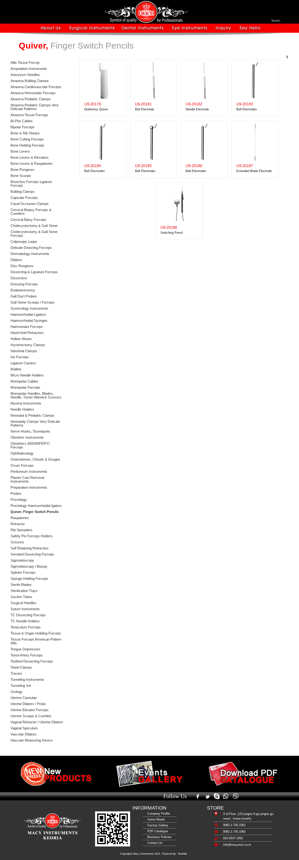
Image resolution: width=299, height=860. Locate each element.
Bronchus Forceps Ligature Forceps (31, 183)
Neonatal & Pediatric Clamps (32, 415)
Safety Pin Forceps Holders (32, 536)
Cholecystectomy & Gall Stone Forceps (34, 233)
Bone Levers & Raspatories (32, 163)
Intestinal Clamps (24, 351)
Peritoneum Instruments (29, 471)
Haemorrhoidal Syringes (29, 320)
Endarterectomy (23, 290)
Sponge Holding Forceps (29, 578)
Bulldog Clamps (23, 192)
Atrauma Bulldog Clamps (30, 81)
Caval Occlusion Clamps (30, 204)
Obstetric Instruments (27, 437)
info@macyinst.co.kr (237, 844)
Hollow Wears (21, 339)
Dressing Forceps (24, 284)
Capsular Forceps (24, 198)
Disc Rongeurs (22, 266)
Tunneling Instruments (27, 679)
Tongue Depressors (25, 649)
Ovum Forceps (22, 465)
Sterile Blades (21, 585)
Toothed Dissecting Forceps (32, 661)
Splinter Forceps (23, 572)
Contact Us (154, 843)
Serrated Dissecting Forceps (32, 554)
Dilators (16, 260)
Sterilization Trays (24, 591)
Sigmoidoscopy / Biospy (29, 566)
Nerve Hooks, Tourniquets (30, 431)
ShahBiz (182, 853)
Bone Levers (20, 151)
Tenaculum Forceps (26, 627)
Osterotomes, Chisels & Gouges (35, 459)
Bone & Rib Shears (25, 133)
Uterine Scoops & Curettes (31, 716)
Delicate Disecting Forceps (31, 248)
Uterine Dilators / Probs (28, 704)
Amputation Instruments (29, 69)
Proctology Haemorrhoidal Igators (36, 506)
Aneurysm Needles (25, 75)
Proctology (19, 500)
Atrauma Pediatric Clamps (31, 99)
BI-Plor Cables (22, 121)
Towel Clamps (21, 667)
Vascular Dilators (23, 734)
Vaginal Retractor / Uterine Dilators (37, 722)
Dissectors (19, 278)
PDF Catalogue (157, 831)
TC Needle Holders (25, 621)
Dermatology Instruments (30, 254)
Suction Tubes (21, 597)
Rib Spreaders (21, 530)
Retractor (18, 524)
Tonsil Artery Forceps (27, 655)
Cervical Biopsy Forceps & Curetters (31, 211)
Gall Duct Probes (24, 296)
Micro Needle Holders (27, 375)
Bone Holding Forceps (27, 145)
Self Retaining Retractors (30, 548)
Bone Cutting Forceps (27, 139)
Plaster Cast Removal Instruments (27, 479)
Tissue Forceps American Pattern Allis (36, 641)
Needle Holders (22, 409)
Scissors (17, 542)
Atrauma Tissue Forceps (29, 115)
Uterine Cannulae (24, 698)
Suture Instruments (25, 609)
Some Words (155, 819)
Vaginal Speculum (24, 728)
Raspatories (20, 518)
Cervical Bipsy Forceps (28, 220)
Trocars (16, 673)
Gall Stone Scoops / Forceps (32, 302)
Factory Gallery (157, 825)
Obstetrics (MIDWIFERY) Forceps (30, 445)
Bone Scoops (21, 176)
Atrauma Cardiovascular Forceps (36, 87)
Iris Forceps (20, 357)
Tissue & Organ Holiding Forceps (36, 633)
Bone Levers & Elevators (30, 157)
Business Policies (159, 837)
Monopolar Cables (24, 381)
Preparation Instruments (29, 487)
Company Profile (158, 813)
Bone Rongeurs (22, 170)
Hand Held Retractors (27, 333)
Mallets (16, 369)
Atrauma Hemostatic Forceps (33, 93)
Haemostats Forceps (27, 327)
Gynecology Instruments (29, 308)
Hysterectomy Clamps (28, 345)
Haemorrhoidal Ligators (28, 314)
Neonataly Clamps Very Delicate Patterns (35, 423)
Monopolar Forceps (25, 387)
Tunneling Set (21, 686)
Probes (16, 493)
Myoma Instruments (26, 403)
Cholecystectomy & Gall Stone (34, 226)
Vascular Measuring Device (32, 740)
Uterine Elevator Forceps (30, 710)
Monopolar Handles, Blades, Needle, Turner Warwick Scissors (36, 395)
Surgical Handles (23, 603)
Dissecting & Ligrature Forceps (34, 272)
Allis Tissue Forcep (25, 62)
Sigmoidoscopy (22, 560)
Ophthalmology (22, 453)
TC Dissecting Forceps (28, 615)
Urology (16, 692)
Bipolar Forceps (23, 127)
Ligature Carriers (23, 363)
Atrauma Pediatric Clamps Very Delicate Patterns (35, 107)
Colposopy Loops (24, 242)
